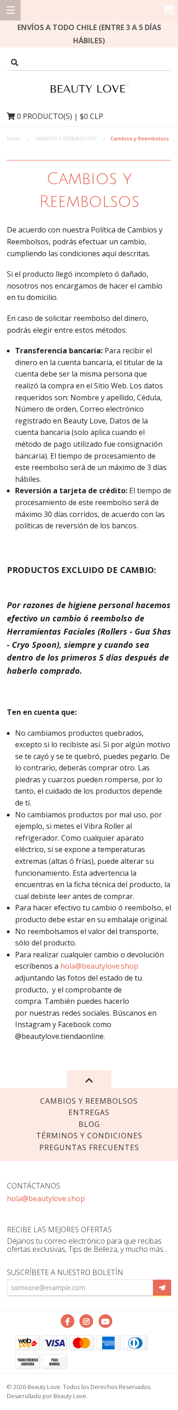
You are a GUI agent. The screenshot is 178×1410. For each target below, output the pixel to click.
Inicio (13, 138)
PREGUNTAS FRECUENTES (89, 1147)
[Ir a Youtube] (105, 1321)
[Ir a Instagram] (86, 1321)
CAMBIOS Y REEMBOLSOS (65, 138)
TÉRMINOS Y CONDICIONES (89, 1136)
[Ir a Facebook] (67, 1321)
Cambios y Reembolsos (89, 1101)
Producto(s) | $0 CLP (60, 116)
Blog (89, 1124)
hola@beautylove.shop (99, 966)
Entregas (89, 1112)
